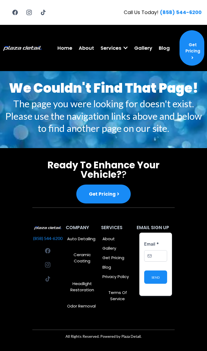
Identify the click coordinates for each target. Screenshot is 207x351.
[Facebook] (15, 12)
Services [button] (111, 48)
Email (151, 244)
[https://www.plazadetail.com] (22, 48)
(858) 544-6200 (48, 238)
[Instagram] (29, 12)
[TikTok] (43, 12)
